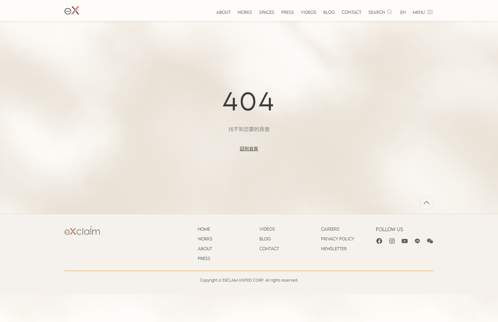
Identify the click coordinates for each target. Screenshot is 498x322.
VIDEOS (308, 12)
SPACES (266, 12)
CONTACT (351, 12)
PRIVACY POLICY (337, 238)
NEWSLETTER (334, 248)
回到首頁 (249, 149)
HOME (204, 228)
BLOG (329, 12)
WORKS (244, 12)
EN (403, 12)
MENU (419, 12)
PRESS (287, 12)
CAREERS (330, 228)
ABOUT (223, 12)
